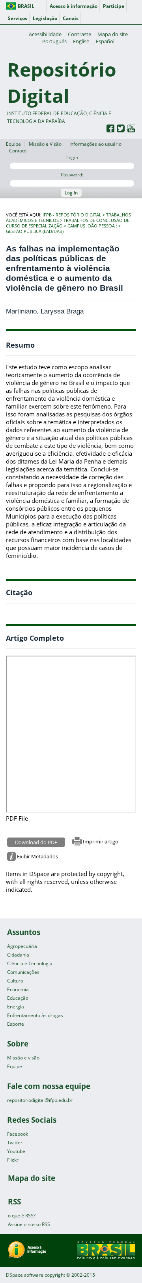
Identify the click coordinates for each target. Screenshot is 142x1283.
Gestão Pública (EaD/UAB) (35, 231)
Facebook (17, 1134)
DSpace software (24, 1275)
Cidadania (18, 954)
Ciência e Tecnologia (29, 963)
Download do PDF (36, 842)
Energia (15, 1006)
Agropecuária (22, 946)
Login (72, 157)
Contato (17, 150)
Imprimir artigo (100, 841)
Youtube (16, 1151)
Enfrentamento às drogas (35, 1015)
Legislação (45, 18)
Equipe (13, 144)
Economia (18, 989)
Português (54, 41)
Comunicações (23, 972)
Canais (70, 18)
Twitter (14, 1142)
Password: (72, 174)
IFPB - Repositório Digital (72, 215)
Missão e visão (23, 1057)
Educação (17, 998)
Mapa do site (112, 34)
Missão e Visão (45, 144)
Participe (113, 6)
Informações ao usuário (95, 144)
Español (105, 41)
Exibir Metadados (37, 856)
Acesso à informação (73, 6)
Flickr (13, 1160)
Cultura (15, 980)
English (81, 41)
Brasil (26, 6)
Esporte (15, 1024)
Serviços (17, 18)
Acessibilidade (45, 34)
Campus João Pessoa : (92, 226)
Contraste (79, 34)
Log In (71, 192)
